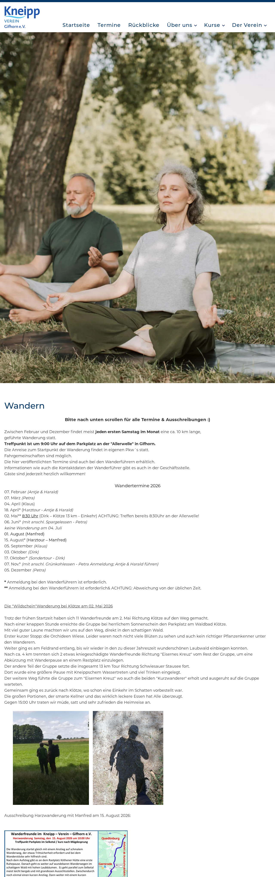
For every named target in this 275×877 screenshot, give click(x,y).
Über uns (179, 25)
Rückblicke (143, 25)
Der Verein (247, 25)
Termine (109, 25)
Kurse (212, 25)
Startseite (76, 25)
